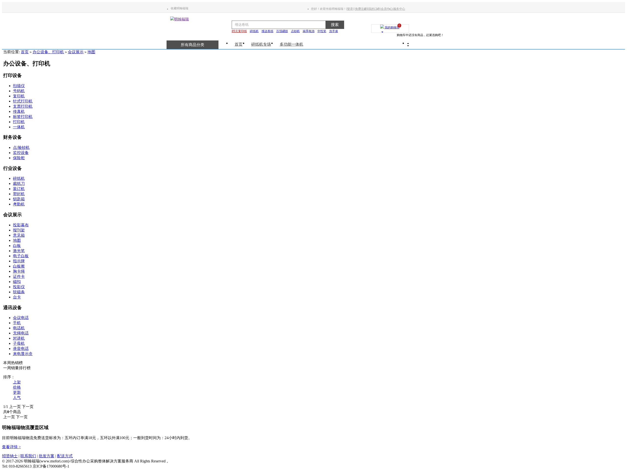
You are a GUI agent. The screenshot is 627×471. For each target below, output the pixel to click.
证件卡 (19, 276)
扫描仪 (19, 86)
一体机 (19, 127)
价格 (17, 387)
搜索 (335, 25)
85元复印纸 (239, 31)
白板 (17, 245)
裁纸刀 (19, 183)
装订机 (19, 189)
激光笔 (19, 251)
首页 (238, 44)
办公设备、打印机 (48, 52)
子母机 (19, 343)
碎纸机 (254, 31)
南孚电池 (308, 31)
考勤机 (19, 204)
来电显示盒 (23, 354)
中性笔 (321, 31)
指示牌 (19, 261)
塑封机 (19, 194)
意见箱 (19, 235)
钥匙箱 (19, 199)
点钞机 (295, 31)
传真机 (19, 111)
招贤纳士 (10, 456)
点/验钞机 (21, 147)
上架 (17, 382)
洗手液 (333, 31)
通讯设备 (12, 307)
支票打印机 (23, 106)
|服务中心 (399, 9)
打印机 (19, 122)
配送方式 (65, 456)
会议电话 (21, 318)
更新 (17, 392)
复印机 (19, 96)
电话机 (19, 328)
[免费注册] (361, 9)
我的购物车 (392, 26)
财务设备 (12, 137)
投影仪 (19, 287)
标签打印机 (23, 117)
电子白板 (21, 256)
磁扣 (17, 282)
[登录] (350, 9)
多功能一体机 (291, 44)
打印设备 (12, 75)
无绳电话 (21, 333)
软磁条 (19, 292)
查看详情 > (11, 447)
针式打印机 (23, 101)
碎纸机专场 (261, 44)
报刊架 (19, 230)
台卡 (17, 297)
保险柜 (19, 158)
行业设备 (12, 168)
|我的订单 (374, 9)
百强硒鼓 (282, 31)
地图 (91, 52)
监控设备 (21, 153)
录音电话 (21, 348)
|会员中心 (386, 9)
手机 (17, 323)
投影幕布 (21, 225)
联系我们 (28, 456)
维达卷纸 (267, 31)
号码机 (19, 91)
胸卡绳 (19, 271)
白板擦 (19, 266)
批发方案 (46, 456)
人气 (17, 397)
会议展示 (76, 52)
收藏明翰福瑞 (179, 8)
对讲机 (19, 338)
